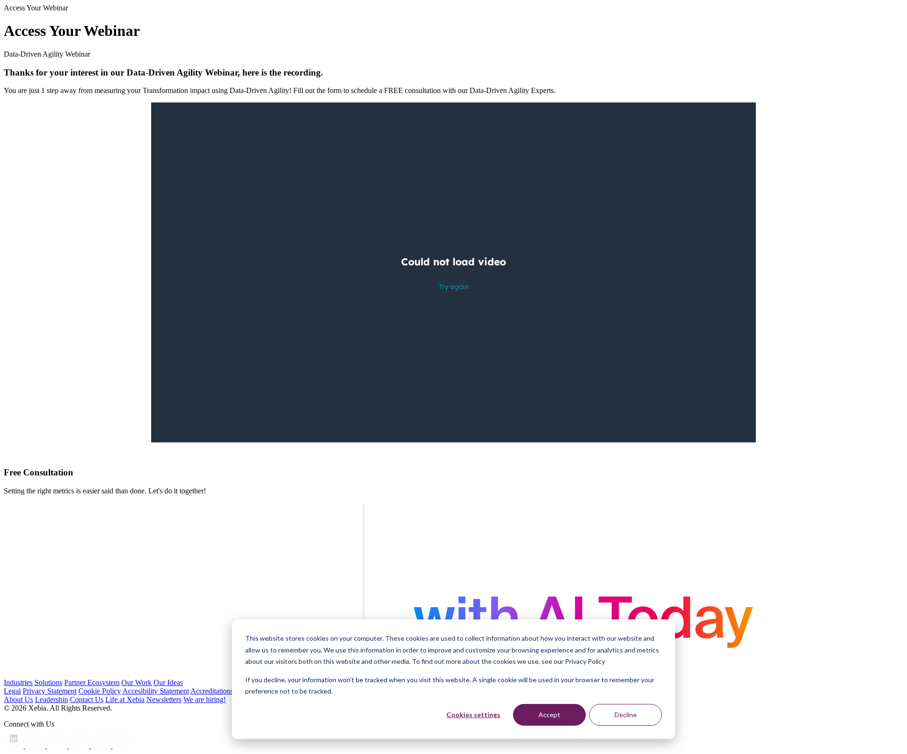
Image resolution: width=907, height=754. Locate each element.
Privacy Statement (50, 691)
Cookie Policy (99, 691)
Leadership (51, 699)
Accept (549, 715)
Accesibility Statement (155, 691)
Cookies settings (473, 715)
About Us (18, 699)
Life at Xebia (125, 699)
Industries (18, 682)
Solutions (48, 682)
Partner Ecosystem (92, 682)
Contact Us (86, 699)
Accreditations (211, 691)
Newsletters (163, 699)
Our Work (136, 682)
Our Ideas (168, 682)
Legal (12, 691)
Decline (626, 715)
